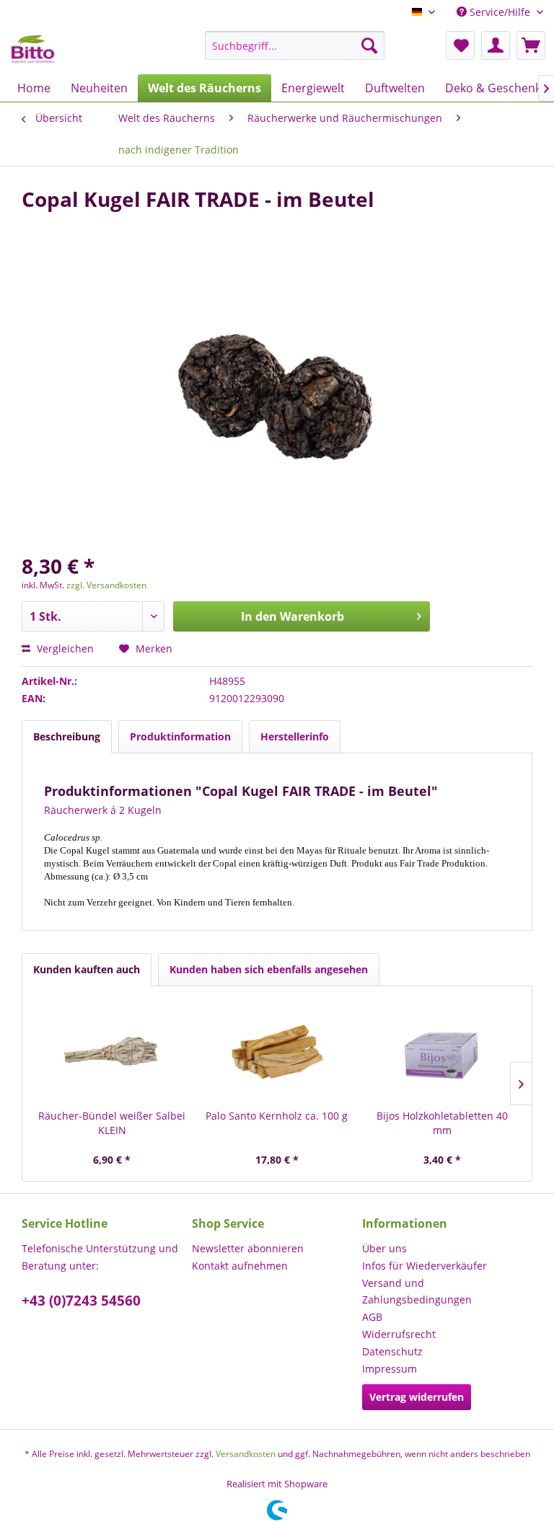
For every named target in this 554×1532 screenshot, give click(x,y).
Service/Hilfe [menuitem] (500, 12)
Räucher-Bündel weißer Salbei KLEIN (111, 1123)
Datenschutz (392, 1351)
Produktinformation (180, 736)
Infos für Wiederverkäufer (424, 1265)
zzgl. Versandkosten (106, 585)
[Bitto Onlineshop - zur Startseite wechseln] (32, 49)
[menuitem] (295, 45)
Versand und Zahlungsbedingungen (417, 1291)
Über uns (384, 1248)
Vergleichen (64, 648)
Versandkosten (246, 1454)
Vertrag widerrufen (416, 1397)
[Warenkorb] (530, 45)
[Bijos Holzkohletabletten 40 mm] (441, 1051)
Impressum (389, 1369)
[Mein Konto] (495, 45)
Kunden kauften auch (86, 969)
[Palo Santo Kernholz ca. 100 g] (277, 1051)
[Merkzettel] (460, 45)
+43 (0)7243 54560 (81, 1300)
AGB (372, 1317)
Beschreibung (66, 736)
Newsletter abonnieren (248, 1248)
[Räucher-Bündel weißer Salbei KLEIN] (112, 1051)
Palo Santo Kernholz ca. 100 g (277, 1116)
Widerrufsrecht (399, 1334)
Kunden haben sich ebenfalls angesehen (269, 969)
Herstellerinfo (294, 736)
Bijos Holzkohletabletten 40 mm (442, 1123)
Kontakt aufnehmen (240, 1265)
